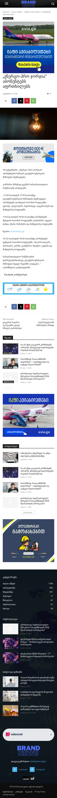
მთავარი (6, 12)
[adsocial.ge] (14, 739)
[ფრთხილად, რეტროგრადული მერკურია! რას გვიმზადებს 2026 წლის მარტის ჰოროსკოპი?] (10, 377)
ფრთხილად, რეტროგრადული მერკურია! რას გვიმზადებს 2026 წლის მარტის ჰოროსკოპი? (34, 376)
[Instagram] (32, 769)
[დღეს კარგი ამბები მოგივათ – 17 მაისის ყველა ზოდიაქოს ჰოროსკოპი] (10, 657)
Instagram (40, 769)
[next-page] (9, 387)
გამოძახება (27, 512)
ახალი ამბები (16, 12)
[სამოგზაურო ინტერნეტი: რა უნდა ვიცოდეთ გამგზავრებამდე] (10, 457)
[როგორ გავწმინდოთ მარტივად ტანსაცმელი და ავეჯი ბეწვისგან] (10, 710)
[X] (20, 101)
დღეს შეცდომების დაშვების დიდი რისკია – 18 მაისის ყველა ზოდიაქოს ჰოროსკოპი (37, 642)
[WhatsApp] (33, 101)
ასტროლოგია (8, 382)
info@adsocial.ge (38, 761)
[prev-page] (4, 387)
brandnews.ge (17, 231)
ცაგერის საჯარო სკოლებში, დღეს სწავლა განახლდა (12, 325)
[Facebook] (14, 101)
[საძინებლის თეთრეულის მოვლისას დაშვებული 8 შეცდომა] (10, 696)
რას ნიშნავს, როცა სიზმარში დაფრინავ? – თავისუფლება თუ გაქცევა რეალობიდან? (34, 362)
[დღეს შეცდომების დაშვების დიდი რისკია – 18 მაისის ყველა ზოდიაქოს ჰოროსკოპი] (10, 643)
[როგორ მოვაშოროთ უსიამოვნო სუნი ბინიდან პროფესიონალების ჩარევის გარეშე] (10, 681)
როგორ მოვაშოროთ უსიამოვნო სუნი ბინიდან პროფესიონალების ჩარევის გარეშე (37, 680)
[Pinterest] (27, 101)
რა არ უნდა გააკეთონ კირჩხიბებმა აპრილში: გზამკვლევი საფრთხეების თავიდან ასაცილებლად (37, 347)
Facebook (23, 769)
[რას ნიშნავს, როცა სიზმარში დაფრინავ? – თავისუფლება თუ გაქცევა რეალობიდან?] (10, 363)
